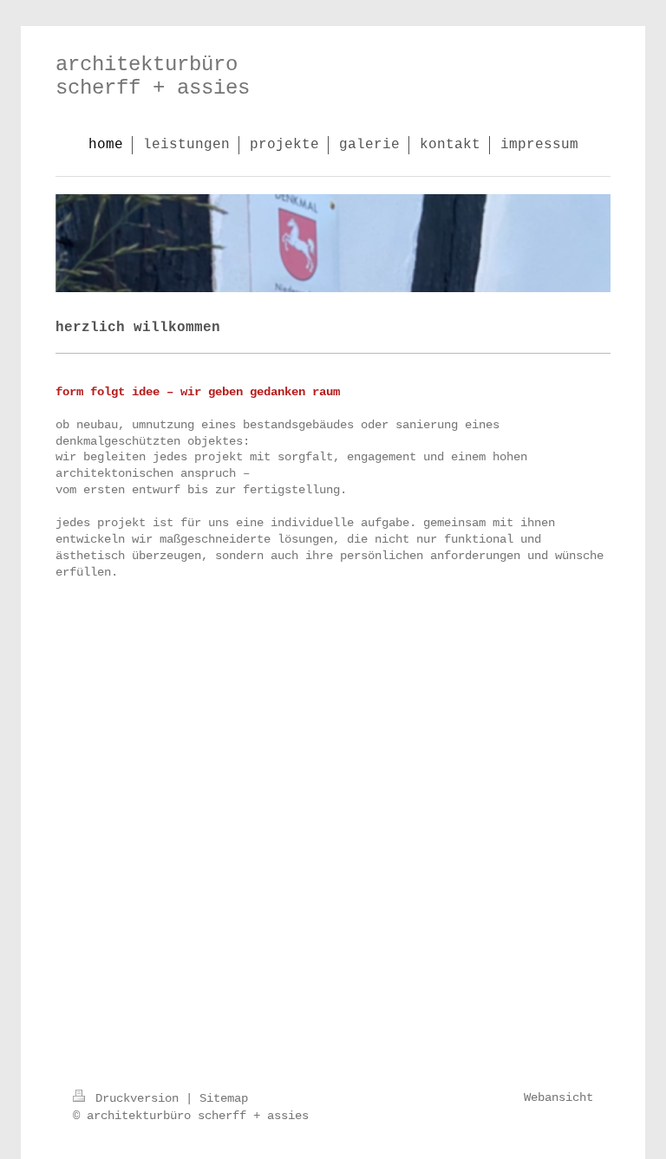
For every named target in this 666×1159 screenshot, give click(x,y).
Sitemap (223, 1098)
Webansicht (558, 1097)
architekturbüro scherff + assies (153, 76)
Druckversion (137, 1098)
